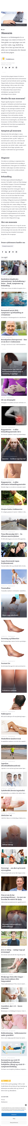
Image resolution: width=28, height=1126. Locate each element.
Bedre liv (9, 947)
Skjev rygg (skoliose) (10, 615)
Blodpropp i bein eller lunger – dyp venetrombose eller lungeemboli (13, 979)
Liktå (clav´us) (6, 815)
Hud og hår (11, 842)
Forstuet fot (5, 663)
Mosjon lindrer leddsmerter (11, 509)
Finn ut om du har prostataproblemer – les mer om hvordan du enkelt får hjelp (13, 897)
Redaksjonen (4, 1102)
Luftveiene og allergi (12, 922)
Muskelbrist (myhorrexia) (11, 739)
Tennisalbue (5, 588)
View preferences (14, 1122)
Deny (14, 1118)
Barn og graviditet (11, 1003)
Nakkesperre (6, 714)
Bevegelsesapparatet (7, 246)
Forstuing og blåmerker (10, 638)
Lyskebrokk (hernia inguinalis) (13, 790)
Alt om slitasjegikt (8, 400)
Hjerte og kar (11, 276)
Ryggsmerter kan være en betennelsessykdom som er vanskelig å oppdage (12, 371)
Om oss (3, 1099)
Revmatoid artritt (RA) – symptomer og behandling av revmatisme (12, 313)
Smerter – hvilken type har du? (14, 459)
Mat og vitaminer (9, 337)
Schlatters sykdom (9, 690)
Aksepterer (14, 1114)
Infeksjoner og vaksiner (11, 1057)
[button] (26, 1105)
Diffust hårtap (7, 845)
